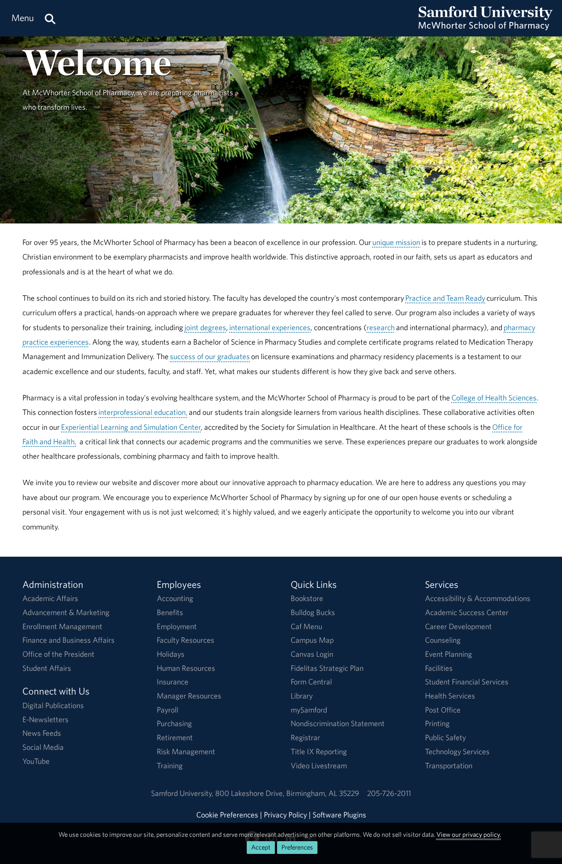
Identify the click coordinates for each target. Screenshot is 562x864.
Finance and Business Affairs (68, 640)
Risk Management (186, 751)
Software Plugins (339, 815)
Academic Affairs (50, 598)
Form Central (311, 682)
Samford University (183, 793)
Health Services (450, 696)
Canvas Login (312, 654)
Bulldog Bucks (313, 612)
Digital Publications (53, 705)
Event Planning (448, 654)
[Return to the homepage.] (485, 27)
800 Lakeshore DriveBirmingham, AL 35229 (287, 793)
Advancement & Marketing (65, 612)
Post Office (443, 710)
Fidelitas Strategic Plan (327, 668)
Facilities (439, 668)
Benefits (170, 612)
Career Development (458, 626)
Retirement (175, 737)
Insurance (172, 682)
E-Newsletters (45, 719)
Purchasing (174, 723)
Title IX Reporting (319, 751)
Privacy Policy (285, 815)
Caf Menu (306, 626)
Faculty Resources (185, 640)
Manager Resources (189, 696)
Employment (177, 626)
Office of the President (58, 654)
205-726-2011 (389, 793)
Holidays (170, 654)
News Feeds (41, 733)
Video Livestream (319, 765)
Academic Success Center (466, 612)
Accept (260, 847)
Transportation (448, 765)
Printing (437, 723)
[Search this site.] (50, 18)
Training (170, 765)
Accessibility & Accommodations (477, 598)
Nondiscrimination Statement (338, 723)
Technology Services (457, 751)
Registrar (305, 737)
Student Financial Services (466, 682)
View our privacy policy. (468, 834)
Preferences (297, 847)
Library (302, 696)
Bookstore (307, 598)
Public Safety (445, 737)
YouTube (36, 761)
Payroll (167, 710)
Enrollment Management (62, 626)
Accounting (175, 598)
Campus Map (312, 640)
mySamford (309, 710)
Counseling (443, 640)
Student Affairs (46, 668)
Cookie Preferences (227, 815)
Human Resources (186, 668)
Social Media (43, 747)
